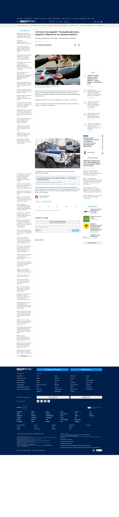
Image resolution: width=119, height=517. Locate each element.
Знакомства (43, 18)
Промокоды (36, 18)
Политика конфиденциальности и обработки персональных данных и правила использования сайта (80, 447)
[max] (45, 401)
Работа (72, 387)
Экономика (89, 387)
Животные (39, 389)
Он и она (72, 378)
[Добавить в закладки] (75, 45)
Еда (37, 387)
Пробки (60, 21)
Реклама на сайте (21, 378)
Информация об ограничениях (66, 439)
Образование (58, 391)
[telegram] (38, 401)
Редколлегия (83, 18)
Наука (56, 387)
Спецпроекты (89, 389)
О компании (20, 376)
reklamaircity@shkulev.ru (85, 434)
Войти (40, 230)
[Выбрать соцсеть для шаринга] (78, 45)
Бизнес (38, 378)
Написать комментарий (45, 45)
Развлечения (73, 389)
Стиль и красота (90, 380)
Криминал (57, 378)
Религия (72, 391)
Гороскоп (68, 18)
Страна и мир (89, 382)
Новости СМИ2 (39, 239)
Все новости (20, 18)
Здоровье (39, 391)
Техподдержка (20, 384)
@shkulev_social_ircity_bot (73, 435)
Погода (49, 18)
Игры (92, 18)
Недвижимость (28, 18)
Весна (38, 380)
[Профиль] (101, 22)
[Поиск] (94, 22)
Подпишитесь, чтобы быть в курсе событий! (49, 182)
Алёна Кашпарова (44, 196)
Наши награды (20, 380)
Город (38, 382)
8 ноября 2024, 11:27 (39, 41)
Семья (87, 376)
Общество (72, 376)
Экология (88, 384)
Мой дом (57, 384)
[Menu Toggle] (17, 22)
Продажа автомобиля (46, 201)
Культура (57, 380)
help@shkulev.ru (26, 446)
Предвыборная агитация (23, 387)
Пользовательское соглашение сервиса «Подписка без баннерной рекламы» (75, 445)
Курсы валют (75, 18)
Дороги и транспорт (41, 384)
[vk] (41, 401)
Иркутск (37, 201)
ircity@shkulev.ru (32, 444)
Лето (56, 382)
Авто (38, 376)
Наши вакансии (21, 382)
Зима (56, 376)
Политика (72, 382)
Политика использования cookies (67, 441)
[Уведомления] (98, 22)
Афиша (63, 18)
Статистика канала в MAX (23, 389)
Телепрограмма (56, 18)
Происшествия (74, 384)
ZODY (89, 18)
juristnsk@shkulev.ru (48, 445)
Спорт (87, 378)
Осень (71, 380)
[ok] (48, 401)
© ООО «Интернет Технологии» (38, 450)
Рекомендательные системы (66, 443)
